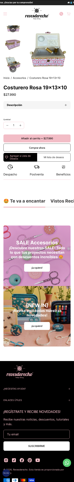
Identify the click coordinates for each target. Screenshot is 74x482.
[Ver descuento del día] (6, 473)
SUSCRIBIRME (36, 445)
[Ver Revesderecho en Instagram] (6, 460)
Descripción (14, 105)
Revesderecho (20, 469)
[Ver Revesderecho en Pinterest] (29, 460)
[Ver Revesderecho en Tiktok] (14, 460)
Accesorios (19, 77)
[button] (61, 14)
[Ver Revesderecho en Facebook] (21, 460)
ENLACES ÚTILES (12, 400)
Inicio (6, 77)
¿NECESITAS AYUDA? (14, 388)
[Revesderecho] (37, 14)
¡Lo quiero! (37, 267)
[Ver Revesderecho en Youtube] (37, 460)
